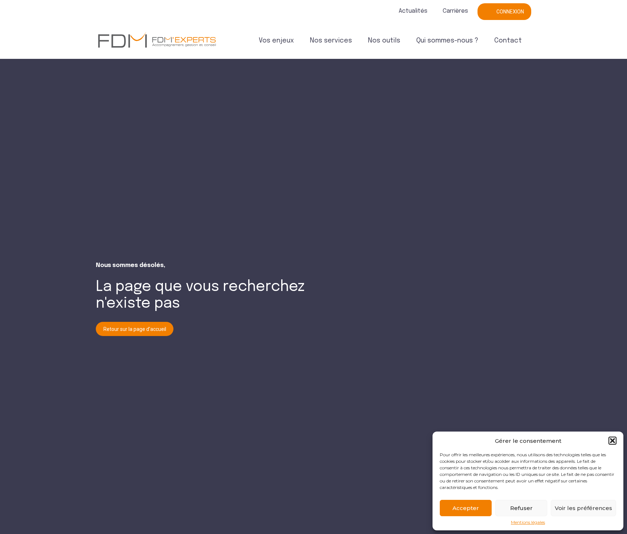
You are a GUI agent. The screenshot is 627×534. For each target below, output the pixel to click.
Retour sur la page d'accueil (134, 329)
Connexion (510, 12)
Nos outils (384, 40)
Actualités (413, 11)
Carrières (455, 11)
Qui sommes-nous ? (447, 40)
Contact (508, 40)
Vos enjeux (276, 40)
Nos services (331, 40)
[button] (612, 440)
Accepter (465, 508)
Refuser (521, 508)
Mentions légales (528, 522)
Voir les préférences (583, 508)
